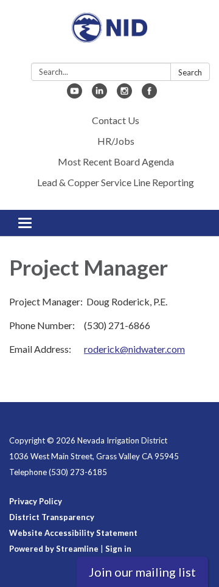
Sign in (118, 549)
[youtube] (74, 94)
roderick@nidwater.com (134, 349)
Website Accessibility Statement (73, 533)
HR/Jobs (115, 141)
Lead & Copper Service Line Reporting (115, 182)
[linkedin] (99, 94)
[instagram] (124, 94)
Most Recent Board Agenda (116, 161)
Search (190, 72)
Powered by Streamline (54, 549)
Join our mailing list (142, 571)
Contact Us (115, 120)
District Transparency (51, 517)
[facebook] (149, 94)
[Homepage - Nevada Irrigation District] (109, 34)
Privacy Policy (35, 501)
